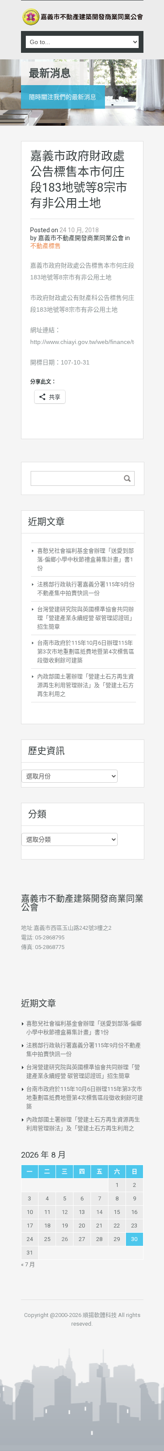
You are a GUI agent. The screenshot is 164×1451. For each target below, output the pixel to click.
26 (65, 1239)
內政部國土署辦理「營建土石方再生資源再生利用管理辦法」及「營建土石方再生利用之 (85, 685)
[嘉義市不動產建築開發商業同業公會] (82, 17)
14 (99, 1212)
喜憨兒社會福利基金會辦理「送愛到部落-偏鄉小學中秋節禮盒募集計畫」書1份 (85, 559)
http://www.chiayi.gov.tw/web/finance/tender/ (91, 341)
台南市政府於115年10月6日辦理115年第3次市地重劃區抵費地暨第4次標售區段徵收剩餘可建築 (85, 652)
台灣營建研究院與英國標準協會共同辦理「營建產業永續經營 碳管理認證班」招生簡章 (86, 618)
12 (65, 1212)
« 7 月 (28, 1264)
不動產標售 (45, 245)
